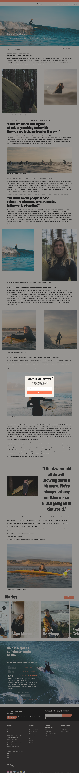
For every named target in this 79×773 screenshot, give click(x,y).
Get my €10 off (39, 392)
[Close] (52, 377)
